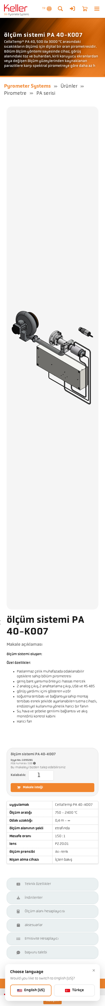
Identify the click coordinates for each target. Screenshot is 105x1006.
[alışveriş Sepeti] (84, 9)
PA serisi (45, 93)
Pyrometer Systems (27, 86)
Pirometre (15, 93)
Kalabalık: (18, 775)
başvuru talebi (36, 952)
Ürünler (69, 86)
